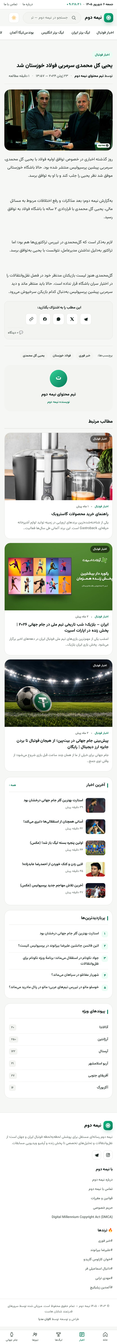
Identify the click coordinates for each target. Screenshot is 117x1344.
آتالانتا (59, 1027)
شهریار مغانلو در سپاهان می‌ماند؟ (75, 975)
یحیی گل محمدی (34, 355)
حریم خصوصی (103, 1208)
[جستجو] (73, 17)
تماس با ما (10, 4)
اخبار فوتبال (105, 32)
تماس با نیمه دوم (101, 1189)
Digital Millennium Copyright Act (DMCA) (82, 1217)
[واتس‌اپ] (58, 319)
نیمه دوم (91, 201)
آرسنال (59, 1051)
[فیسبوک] (45, 319)
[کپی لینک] (31, 319)
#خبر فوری (105, 1241)
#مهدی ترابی (104, 1278)
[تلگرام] (85, 319)
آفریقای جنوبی (59, 1075)
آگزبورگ (59, 1087)
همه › (12, 785)
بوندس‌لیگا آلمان (22, 32)
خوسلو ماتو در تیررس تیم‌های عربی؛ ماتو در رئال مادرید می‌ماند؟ (54, 987)
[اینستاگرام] (108, 1155)
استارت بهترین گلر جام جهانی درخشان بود (69, 933)
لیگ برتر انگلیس (52, 32)
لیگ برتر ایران (81, 32)
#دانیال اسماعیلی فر (99, 1268)
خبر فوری (84, 355)
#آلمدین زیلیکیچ (101, 1287)
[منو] (5, 17)
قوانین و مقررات (102, 1198)
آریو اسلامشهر (59, 1063)
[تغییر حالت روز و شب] (14, 18)
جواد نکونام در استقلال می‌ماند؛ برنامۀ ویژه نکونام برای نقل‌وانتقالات (61, 961)
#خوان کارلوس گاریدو (98, 1259)
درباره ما (28, 4)
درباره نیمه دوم (102, 1180)
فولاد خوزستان (62, 355)
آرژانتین (59, 1039)
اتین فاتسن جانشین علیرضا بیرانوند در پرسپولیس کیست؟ (58, 946)
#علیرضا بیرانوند (101, 1250)
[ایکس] (72, 319)
